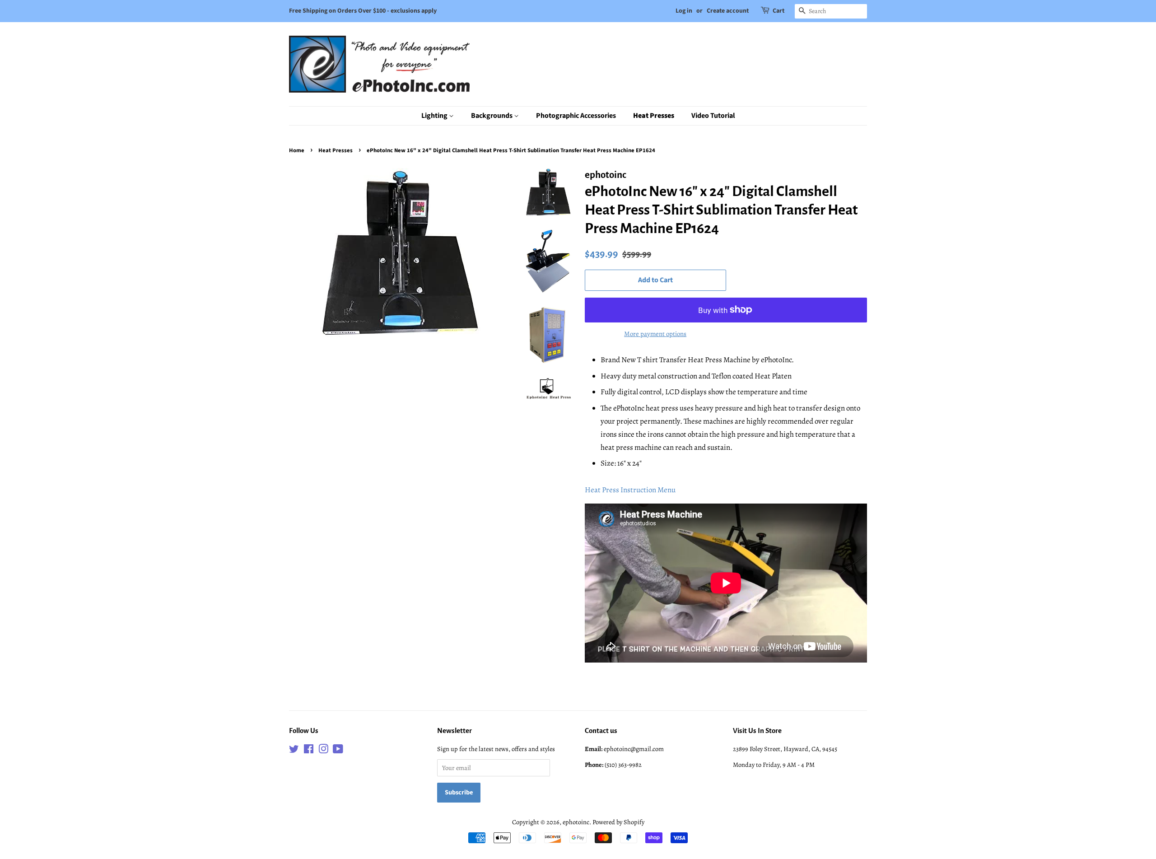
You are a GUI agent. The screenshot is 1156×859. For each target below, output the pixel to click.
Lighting (435, 116)
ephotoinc (576, 821)
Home (296, 150)
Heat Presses (653, 116)
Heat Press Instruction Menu (630, 490)
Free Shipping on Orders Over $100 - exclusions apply (363, 10)
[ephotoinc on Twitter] (294, 750)
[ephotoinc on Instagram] (323, 750)
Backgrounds (492, 116)
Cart (778, 10)
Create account (728, 10)
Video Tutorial (713, 116)
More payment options (655, 333)
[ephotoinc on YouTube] (338, 750)
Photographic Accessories (576, 116)
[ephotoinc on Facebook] (308, 750)
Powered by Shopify (618, 821)
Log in (684, 10)
